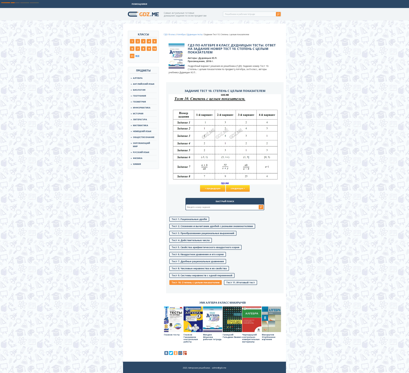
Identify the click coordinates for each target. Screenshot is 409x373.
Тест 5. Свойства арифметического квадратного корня (205, 247)
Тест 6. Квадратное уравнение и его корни (198, 254)
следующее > (238, 188)
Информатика (141, 107)
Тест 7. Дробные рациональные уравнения (198, 261)
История (138, 113)
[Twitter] (171, 353)
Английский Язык (143, 83)
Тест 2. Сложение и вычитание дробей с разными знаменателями (212, 226)
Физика (137, 158)
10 (154, 48)
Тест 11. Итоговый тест (240, 282)
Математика (140, 125)
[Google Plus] (185, 353)
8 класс (172, 34)
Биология (139, 89)
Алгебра (138, 78)
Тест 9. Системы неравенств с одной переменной (202, 275)
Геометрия (139, 101)
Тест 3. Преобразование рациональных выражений (203, 233)
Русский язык (141, 152)
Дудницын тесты (194, 34)
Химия (137, 164)
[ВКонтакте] (166, 353)
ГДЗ (165, 34)
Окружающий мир (141, 145)
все (137, 55)
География (139, 95)
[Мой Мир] (180, 353)
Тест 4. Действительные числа (191, 240)
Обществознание (143, 137)
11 (132, 56)
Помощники (139, 4)
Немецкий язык (142, 131)
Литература (140, 119)
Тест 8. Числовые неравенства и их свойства (199, 268)
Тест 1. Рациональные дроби (189, 219)
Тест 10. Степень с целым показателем (196, 282)
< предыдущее (212, 188)
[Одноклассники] (175, 353)
